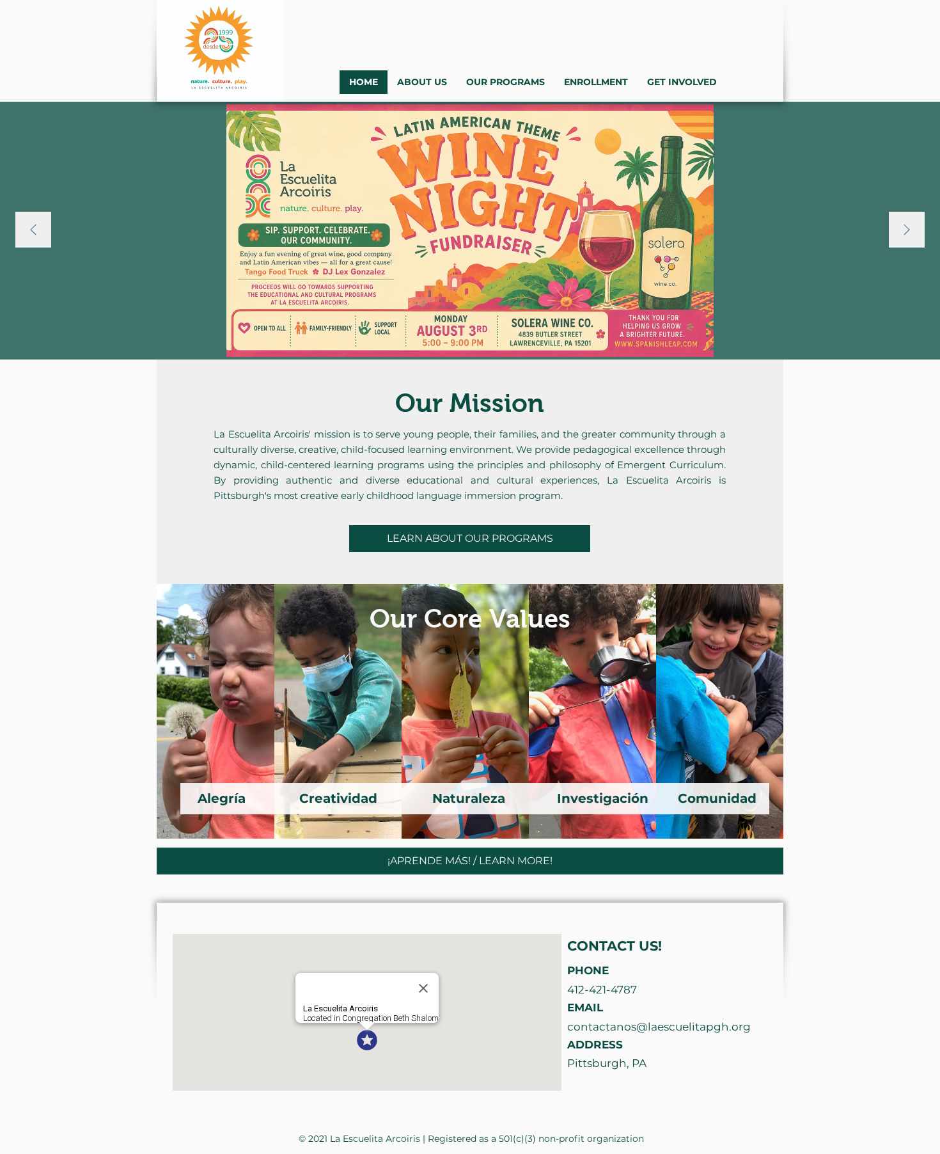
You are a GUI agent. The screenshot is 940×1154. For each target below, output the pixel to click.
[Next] (907, 230)
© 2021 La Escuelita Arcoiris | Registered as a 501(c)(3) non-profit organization (471, 1138)
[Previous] (33, 230)
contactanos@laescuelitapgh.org (659, 1026)
